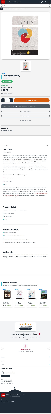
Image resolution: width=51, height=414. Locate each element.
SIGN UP (5, 376)
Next (49, 298)
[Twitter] (25, 120)
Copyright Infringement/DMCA (7, 401)
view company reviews (25, 328)
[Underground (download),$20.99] (43, 295)
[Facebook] (20, 120)
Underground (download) (43, 303)
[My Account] (40, 2)
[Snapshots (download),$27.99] (7, 295)
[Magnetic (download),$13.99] (31, 295)
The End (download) (18, 303)
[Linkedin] (27, 120)
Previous (2, 298)
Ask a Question (8, 93)
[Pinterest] (30, 120)
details (20, 1)
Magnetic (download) (30, 303)
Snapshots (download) (6, 303)
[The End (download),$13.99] (19, 295)
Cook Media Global (16, 396)
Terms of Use (28, 399)
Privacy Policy (4, 399)
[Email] (23, 120)
